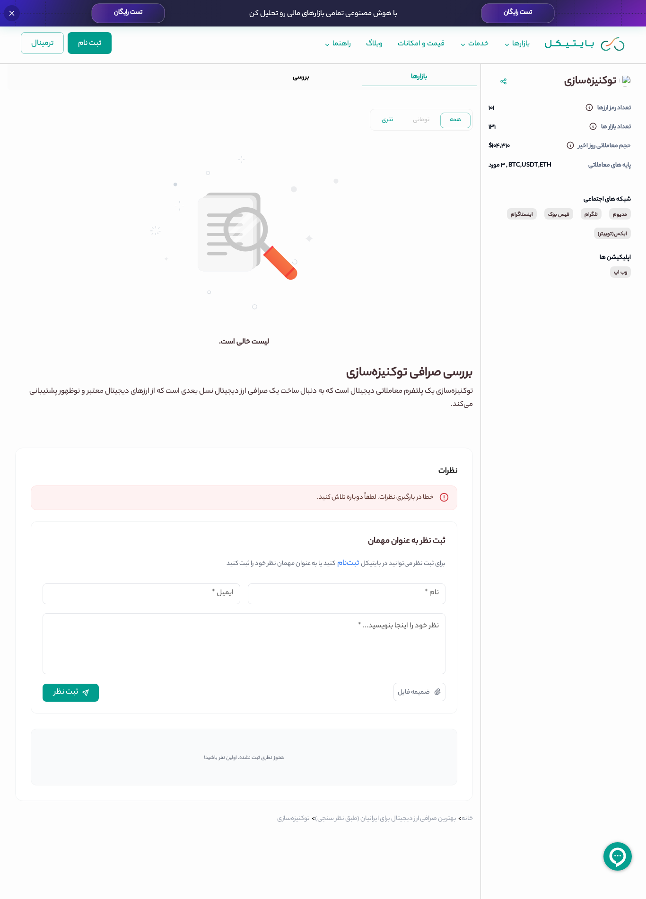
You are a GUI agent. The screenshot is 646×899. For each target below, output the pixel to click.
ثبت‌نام (348, 564)
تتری (387, 120)
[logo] (585, 43)
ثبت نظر (66, 692)
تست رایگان (518, 13)
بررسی (301, 77)
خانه (467, 819)
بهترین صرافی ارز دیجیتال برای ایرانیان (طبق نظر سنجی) (385, 819)
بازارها (419, 76)
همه (455, 120)
